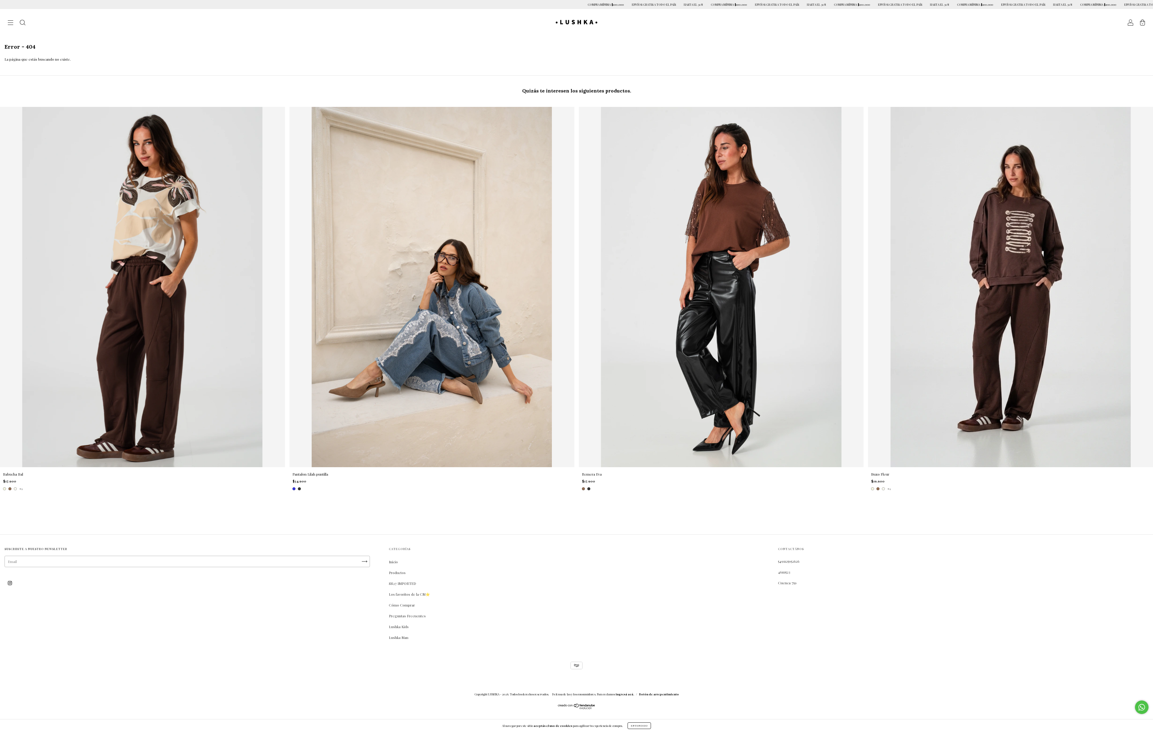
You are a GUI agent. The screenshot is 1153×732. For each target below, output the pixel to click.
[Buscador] (23, 23)
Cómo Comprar (402, 605)
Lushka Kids (399, 626)
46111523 (784, 572)
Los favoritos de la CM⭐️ (409, 594)
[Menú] (11, 23)
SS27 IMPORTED (402, 583)
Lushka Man (398, 637)
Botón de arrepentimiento (659, 694)
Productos (397, 572)
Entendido (639, 725)
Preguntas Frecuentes (407, 615)
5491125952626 (788, 561)
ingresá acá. (625, 694)
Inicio (393, 561)
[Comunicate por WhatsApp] (1141, 707)
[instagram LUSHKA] (10, 582)
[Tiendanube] (576, 707)
